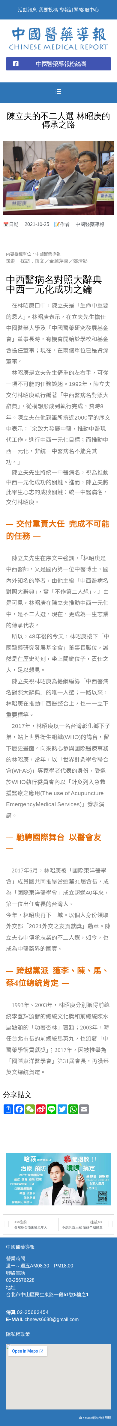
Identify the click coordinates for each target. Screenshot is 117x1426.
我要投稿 (48, 9)
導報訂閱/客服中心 (79, 9)
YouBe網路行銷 (93, 1417)
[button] (58, 63)
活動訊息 (27, 9)
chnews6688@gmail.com (52, 1319)
